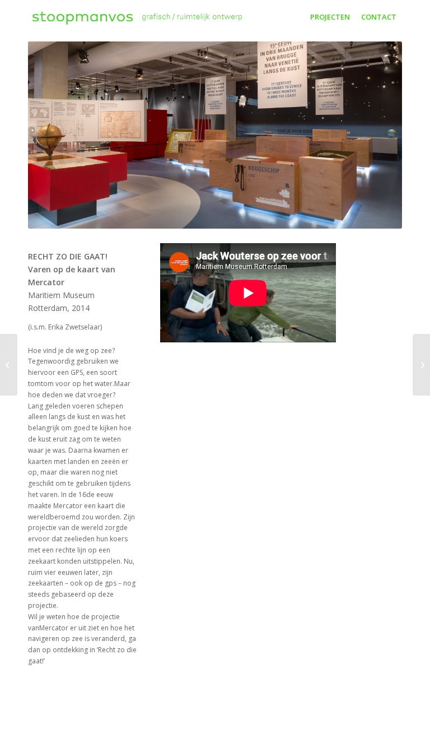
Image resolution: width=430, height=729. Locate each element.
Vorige (53, 135)
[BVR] (8, 365)
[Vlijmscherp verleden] (421, 365)
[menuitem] (330, 17)
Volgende (377, 135)
